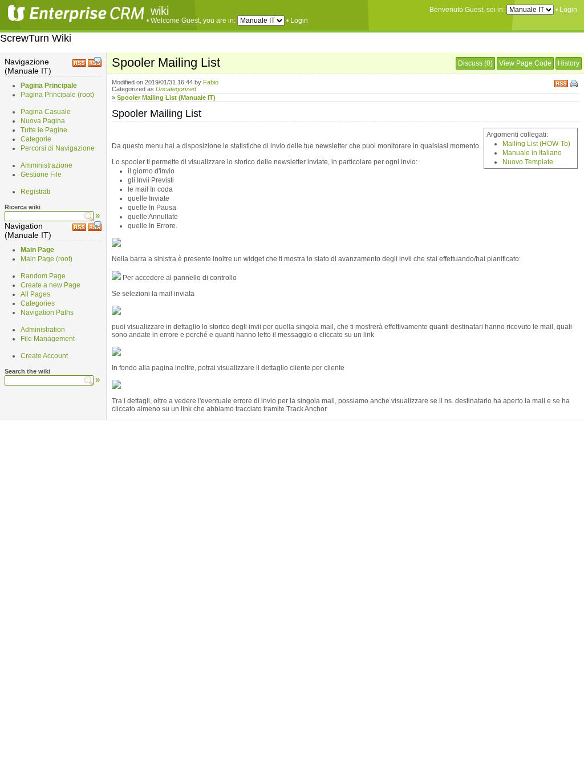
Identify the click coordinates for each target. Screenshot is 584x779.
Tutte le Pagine (44, 130)
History (568, 63)
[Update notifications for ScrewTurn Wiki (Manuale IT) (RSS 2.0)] (79, 229)
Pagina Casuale (46, 112)
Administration (43, 330)
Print (574, 84)
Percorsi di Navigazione (58, 148)
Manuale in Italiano (532, 153)
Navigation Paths (47, 313)
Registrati (35, 192)
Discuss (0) (475, 63)
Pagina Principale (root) (57, 95)
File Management (48, 339)
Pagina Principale (49, 86)
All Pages (35, 294)
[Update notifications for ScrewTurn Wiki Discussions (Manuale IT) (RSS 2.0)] (95, 229)
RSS (561, 82)
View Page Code (525, 63)
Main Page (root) (46, 259)
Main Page (37, 250)
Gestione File (41, 174)
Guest (474, 10)
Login (568, 10)
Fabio (210, 82)
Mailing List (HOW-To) (536, 144)
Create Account (44, 356)
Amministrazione (46, 165)
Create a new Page (50, 285)
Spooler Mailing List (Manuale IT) (166, 97)
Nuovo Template (527, 162)
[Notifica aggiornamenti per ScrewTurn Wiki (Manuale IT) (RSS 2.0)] (79, 64)
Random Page (43, 276)
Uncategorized (176, 89)
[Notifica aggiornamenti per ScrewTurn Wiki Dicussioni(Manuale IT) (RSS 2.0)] (95, 64)
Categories (38, 303)
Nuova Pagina (43, 121)
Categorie (36, 139)
